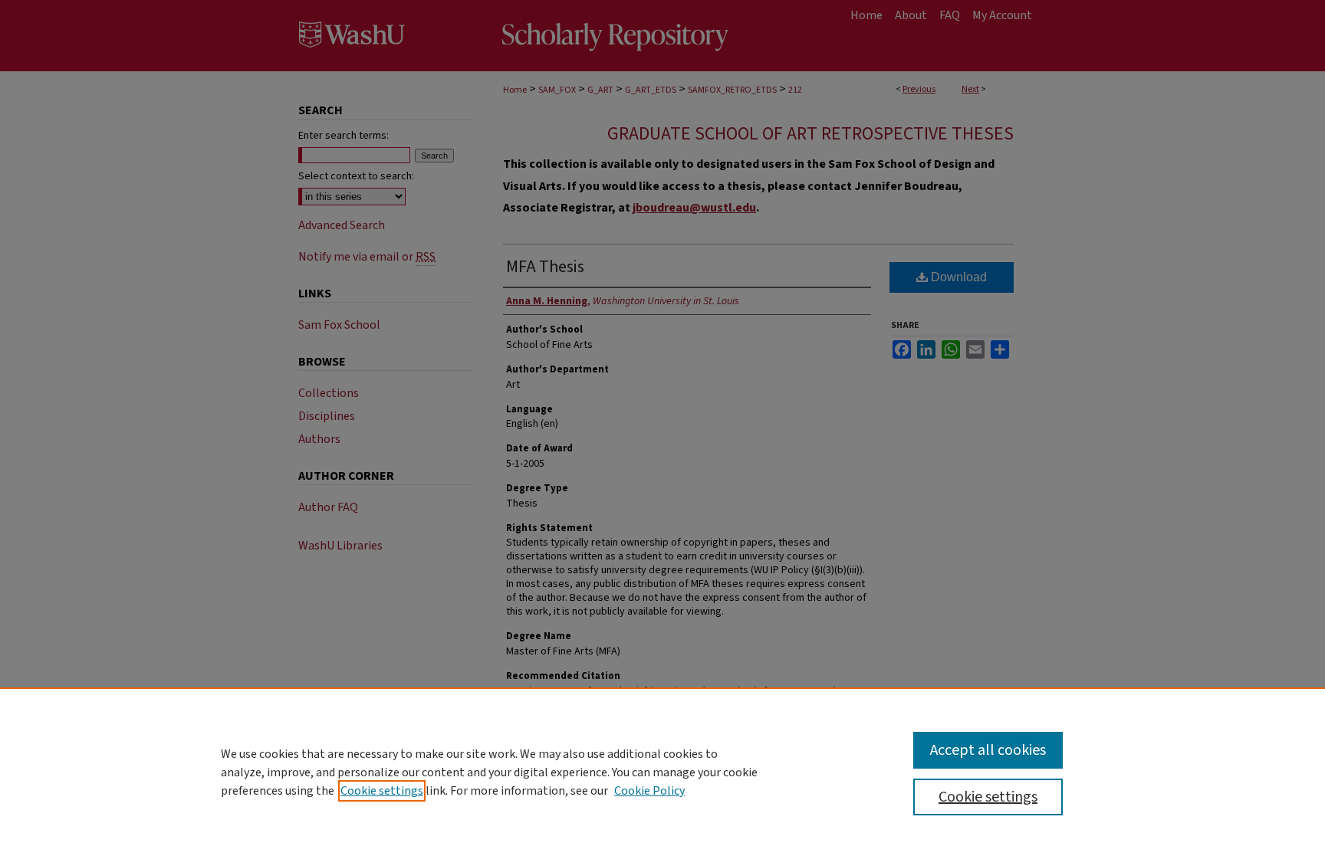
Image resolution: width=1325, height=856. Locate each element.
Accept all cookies (988, 750)
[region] (662, 771)
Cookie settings (381, 790)
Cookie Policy (649, 790)
